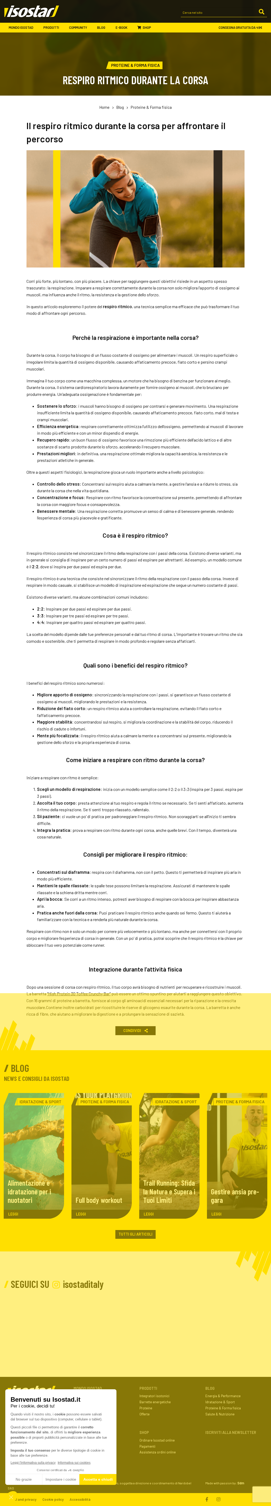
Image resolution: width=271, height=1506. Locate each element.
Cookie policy (53, 1499)
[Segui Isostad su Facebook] (208, 1500)
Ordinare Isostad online (157, 1440)
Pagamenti (147, 1446)
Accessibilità (80, 1499)
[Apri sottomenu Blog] (110, 27)
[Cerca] (261, 12)
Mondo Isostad (21, 27)
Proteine (145, 1408)
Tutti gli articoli (135, 1234)
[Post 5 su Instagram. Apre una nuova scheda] (175, 1320)
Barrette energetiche (155, 1402)
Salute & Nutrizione (219, 1414)
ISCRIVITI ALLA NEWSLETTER (230, 1432)
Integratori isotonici (154, 1396)
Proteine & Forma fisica (151, 107)
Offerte (144, 1414)
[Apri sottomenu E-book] (131, 27)
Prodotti (51, 27)
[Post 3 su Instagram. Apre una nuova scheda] (97, 1320)
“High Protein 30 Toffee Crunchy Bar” (79, 993)
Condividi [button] (132, 1030)
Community (78, 27)
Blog (101, 27)
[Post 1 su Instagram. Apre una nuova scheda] (19, 1320)
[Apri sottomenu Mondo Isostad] (38, 27)
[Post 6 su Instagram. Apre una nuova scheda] (214, 1320)
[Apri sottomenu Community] (91, 27)
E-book (121, 27)
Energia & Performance (223, 1396)
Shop (146, 27)
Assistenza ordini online (157, 1452)
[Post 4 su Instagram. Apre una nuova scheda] (136, 1320)
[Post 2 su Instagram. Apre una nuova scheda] (58, 1320)
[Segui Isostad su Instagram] (218, 1500)
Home (104, 107)
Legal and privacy (22, 1499)
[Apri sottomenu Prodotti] (63, 27)
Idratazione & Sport (220, 1402)
